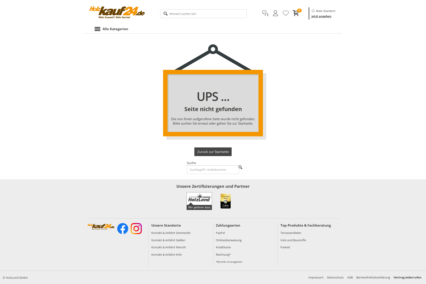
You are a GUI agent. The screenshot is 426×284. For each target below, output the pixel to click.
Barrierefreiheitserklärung (373, 277)
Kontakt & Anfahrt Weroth (168, 247)
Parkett (285, 247)
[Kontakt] (265, 13)
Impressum (315, 277)
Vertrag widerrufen (408, 277)
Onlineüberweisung (229, 240)
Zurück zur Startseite (213, 151)
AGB (350, 277)
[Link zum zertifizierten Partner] (225, 201)
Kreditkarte (223, 247)
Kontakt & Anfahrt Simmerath (171, 233)
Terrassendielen (290, 233)
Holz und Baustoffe (293, 240)
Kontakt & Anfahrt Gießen (168, 240)
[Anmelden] (275, 13)
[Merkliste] (286, 13)
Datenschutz (335, 277)
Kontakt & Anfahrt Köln (166, 255)
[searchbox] (203, 14)
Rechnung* (223, 255)
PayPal (220, 233)
